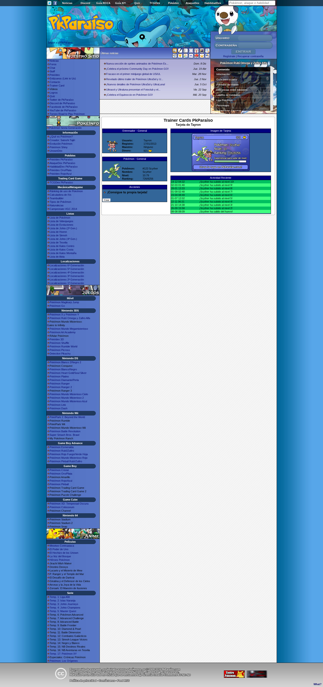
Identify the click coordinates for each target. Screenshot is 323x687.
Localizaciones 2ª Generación (67, 279)
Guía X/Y (120, 3)
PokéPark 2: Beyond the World (67, 417)
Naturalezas (57, 205)
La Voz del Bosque (60, 556)
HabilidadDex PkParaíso (64, 166)
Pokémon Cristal (59, 470)
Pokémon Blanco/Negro (63, 369)
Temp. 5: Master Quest (63, 611)
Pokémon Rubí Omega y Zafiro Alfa (70, 318)
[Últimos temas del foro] (186, 51)
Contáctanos (107, 680)
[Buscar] (207, 51)
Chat (52, 67)
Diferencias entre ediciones (232, 89)
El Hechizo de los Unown (64, 552)
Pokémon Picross (60, 350)
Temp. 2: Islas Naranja (62, 600)
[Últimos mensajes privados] (191, 56)
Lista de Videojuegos (61, 221)
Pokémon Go (57, 305)
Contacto (55, 82)
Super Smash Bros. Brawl (64, 434)
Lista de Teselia (58, 242)
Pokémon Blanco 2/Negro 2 (65, 362)
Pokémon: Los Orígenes (64, 660)
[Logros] (202, 56)
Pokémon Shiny (59, 147)
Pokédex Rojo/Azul (60, 173)
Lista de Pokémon (60, 217)
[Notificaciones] (180, 56)
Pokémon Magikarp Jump (64, 302)
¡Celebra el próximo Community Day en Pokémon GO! (137, 68)
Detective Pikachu (60, 353)
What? (318, 684)
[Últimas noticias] (175, 51)
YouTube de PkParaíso (63, 110)
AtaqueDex (192, 3)
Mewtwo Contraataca (62, 545)
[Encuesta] (207, 56)
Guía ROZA (103, 3)
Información (223, 74)
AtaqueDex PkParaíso (62, 163)
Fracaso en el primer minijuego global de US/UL (133, 74)
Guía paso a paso (226, 79)
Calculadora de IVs (60, 194)
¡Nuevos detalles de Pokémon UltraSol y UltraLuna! (135, 84)
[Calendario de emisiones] (202, 51)
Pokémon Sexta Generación (65, 127)
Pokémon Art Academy (63, 332)
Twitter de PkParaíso (62, 99)
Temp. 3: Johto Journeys (64, 604)
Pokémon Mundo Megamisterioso (69, 328)
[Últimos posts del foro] (180, 52)
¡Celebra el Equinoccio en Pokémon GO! (129, 94)
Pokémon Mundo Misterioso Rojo (68, 457)
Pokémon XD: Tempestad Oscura (69, 503)
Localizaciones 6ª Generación (67, 265)
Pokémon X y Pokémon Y (64, 314)
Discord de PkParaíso (62, 103)
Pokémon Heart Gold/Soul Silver (68, 373)
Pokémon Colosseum (62, 507)
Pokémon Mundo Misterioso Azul (68, 401)
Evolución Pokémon (61, 143)
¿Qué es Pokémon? (61, 136)
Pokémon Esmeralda (62, 447)
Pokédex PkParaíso (61, 159)
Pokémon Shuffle (59, 342)
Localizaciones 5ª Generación (67, 269)
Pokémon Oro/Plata (61, 473)
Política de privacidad (83, 680)
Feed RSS (123, 680)
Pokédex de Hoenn (227, 84)
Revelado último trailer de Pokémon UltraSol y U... (134, 79)
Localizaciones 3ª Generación (67, 276)
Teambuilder (57, 198)
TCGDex (155, 3)
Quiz (137, 3)
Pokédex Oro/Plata (60, 170)
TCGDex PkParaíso (61, 182)
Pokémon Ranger (60, 383)
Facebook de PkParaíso (64, 106)
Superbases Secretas (228, 110)
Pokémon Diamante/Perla (64, 380)
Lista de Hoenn (58, 231)
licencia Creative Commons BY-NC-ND (167, 675)
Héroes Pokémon (60, 559)
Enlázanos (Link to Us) (63, 78)
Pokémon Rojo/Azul (61, 480)
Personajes (222, 105)
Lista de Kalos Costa (61, 249)
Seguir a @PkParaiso (60, 42)
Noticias (67, 3)
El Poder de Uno (59, 549)
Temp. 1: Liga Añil (60, 597)
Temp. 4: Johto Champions (65, 607)
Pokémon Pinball (59, 484)
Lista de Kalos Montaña (63, 253)
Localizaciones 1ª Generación (67, 283)
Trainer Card (57, 85)
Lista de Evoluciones (61, 224)
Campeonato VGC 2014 (63, 208)
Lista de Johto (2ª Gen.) (63, 228)
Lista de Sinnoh (58, 235)
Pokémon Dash (58, 408)
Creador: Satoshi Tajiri (62, 140)
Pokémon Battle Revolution (65, 431)
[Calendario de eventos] (196, 51)
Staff (52, 71)
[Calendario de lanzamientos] (191, 51)
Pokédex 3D (57, 339)
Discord (85, 3)
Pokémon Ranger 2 (61, 387)
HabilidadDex (213, 3)
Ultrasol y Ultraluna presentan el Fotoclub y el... (133, 89)
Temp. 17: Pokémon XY (63, 653)
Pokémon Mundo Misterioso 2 (67, 397)
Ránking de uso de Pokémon (66, 191)
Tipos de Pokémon (60, 201)
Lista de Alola (57, 256)
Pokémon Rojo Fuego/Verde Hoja (69, 454)
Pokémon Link (58, 404)
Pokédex (173, 3)
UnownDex (56, 150)
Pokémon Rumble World (63, 346)
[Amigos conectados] (186, 56)
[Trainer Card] (196, 56)
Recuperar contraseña (250, 56)
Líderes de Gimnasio (228, 95)
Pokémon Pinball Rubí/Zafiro (66, 461)
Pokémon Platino (59, 376)
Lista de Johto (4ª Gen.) (63, 239)
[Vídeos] (175, 56)
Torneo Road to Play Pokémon (67, 113)
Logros (54, 92)
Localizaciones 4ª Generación (67, 272)
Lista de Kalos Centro (62, 246)
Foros (53, 64)
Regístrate (229, 56)
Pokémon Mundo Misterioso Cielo (69, 394)
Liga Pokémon (224, 100)
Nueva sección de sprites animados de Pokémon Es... (137, 63)
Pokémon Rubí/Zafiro (62, 450)
